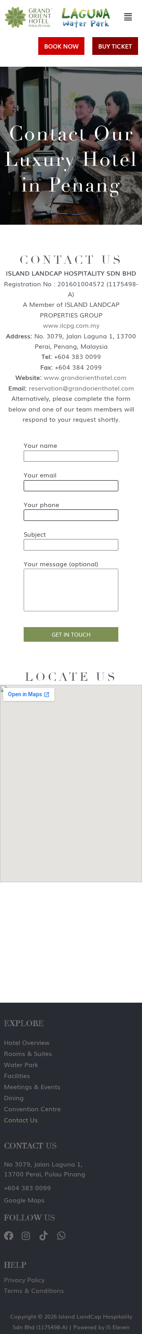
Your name (40, 445)
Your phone (41, 504)
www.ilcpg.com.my (71, 325)
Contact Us (21, 1119)
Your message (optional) (61, 563)
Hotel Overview (27, 1042)
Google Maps (24, 1199)
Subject (35, 534)
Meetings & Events (32, 1086)
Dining (14, 1097)
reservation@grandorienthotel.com (81, 388)
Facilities (17, 1075)
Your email (40, 474)
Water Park (21, 1064)
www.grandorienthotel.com (85, 377)
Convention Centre (32, 1108)
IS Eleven (118, 1327)
